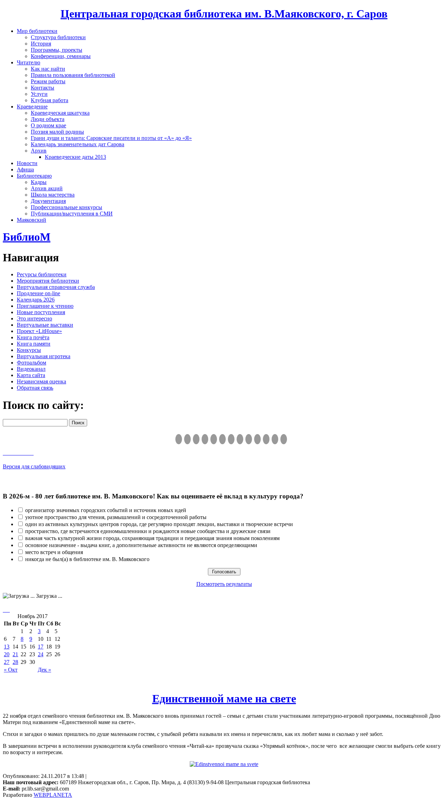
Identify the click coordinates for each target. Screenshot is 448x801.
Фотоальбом (31, 363)
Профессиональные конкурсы (66, 207)
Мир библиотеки (37, 31)
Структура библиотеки (58, 37)
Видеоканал (31, 369)
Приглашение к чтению (45, 306)
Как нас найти (48, 69)
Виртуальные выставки (45, 325)
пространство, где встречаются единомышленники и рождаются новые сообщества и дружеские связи (148, 531)
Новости (27, 163)
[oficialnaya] (178, 439)
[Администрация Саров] (283, 439)
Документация (48, 201)
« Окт (11, 670)
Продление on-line (38, 293)
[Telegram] (187, 439)
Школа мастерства (53, 195)
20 (6, 654)
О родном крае (48, 125)
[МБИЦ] (205, 439)
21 (15, 654)
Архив (39, 151)
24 (40, 654)
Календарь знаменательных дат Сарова (77, 144)
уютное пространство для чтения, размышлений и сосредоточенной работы (115, 517)
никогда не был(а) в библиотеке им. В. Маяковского (87, 559)
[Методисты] (257, 439)
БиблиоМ (26, 237)
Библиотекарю (34, 176)
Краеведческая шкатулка (60, 113)
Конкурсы (29, 350)
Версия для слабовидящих (34, 466)
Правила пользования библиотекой (73, 75)
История (41, 44)
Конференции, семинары (61, 56)
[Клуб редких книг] (240, 439)
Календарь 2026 (36, 300)
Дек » (44, 670)
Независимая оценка (41, 381)
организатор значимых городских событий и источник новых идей (105, 510)
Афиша (25, 169)
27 (6, 662)
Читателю (28, 62)
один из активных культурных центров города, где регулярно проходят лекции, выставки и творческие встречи (159, 524)
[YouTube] (275, 439)
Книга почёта (33, 337)
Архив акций (47, 188)
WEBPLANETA (53, 795)
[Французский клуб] (248, 439)
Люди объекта (47, 119)
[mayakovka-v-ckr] (222, 439)
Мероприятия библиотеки (48, 281)
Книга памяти (33, 344)
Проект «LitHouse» (39, 331)
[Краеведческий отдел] (213, 439)
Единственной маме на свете (224, 698)
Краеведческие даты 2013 (75, 157)
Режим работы (48, 81)
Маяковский (31, 220)
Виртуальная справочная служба (56, 287)
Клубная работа (49, 100)
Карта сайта (31, 375)
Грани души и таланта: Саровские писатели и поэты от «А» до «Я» (111, 138)
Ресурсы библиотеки (41, 274)
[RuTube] (196, 439)
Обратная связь (35, 388)
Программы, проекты (56, 50)
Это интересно (34, 318)
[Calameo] (266, 439)
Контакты (42, 88)
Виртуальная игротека (43, 356)
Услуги (39, 94)
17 (40, 647)
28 (15, 662)
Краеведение (32, 106)
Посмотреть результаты (224, 584)
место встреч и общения (54, 552)
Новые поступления (41, 312)
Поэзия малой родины (57, 132)
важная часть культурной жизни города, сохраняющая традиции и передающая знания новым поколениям (152, 538)
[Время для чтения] (231, 439)
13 (6, 647)
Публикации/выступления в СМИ (72, 214)
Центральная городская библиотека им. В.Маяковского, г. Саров (224, 13)
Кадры (39, 182)
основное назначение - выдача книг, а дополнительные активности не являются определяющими (141, 545)
